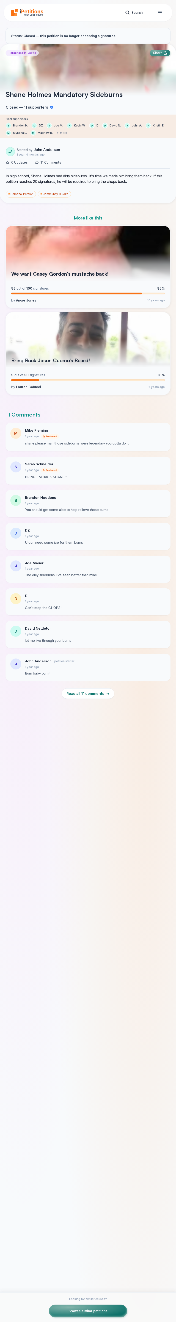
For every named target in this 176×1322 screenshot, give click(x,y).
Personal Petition (20, 194)
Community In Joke (54, 194)
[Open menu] (160, 13)
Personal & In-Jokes (22, 53)
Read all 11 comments (88, 693)
